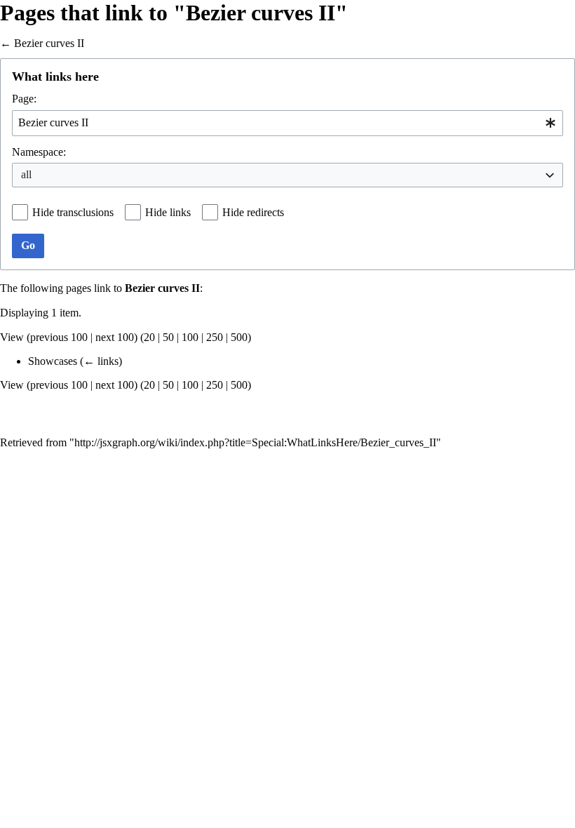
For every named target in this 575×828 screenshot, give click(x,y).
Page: (24, 99)
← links (101, 361)
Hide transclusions (73, 212)
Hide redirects (253, 212)
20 (149, 337)
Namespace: (39, 152)
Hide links (168, 212)
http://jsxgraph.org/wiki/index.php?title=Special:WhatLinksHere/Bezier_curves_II (255, 442)
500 (239, 337)
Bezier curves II (49, 43)
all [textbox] (26, 174)
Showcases (52, 361)
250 (214, 337)
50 (168, 337)
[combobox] (287, 123)
